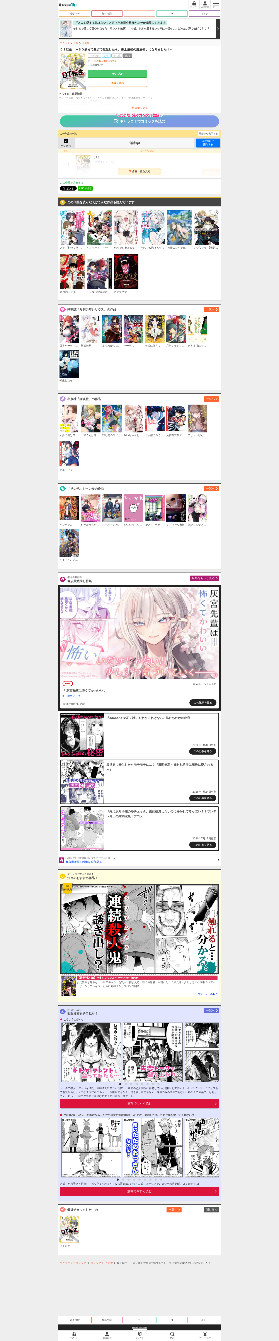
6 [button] (147, 1084)
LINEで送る (85, 188)
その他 (85, 43)
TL (139, 13)
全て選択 (66, 145)
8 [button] (158, 1084)
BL (172, 13)
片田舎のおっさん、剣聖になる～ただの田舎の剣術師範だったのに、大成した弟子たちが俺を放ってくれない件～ (130, 1115)
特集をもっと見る (203, 578)
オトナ (204, 13)
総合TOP (75, 13)
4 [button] (137, 1084)
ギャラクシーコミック (73, 1262)
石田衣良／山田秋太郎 (104, 60)
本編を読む (117, 82)
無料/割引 (107, 13)
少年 (75, 43)
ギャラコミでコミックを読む (142, 121)
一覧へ (210, 309)
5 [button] (142, 1084)
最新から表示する (208, 133)
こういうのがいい (73, 1019)
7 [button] (153, 1084)
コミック (65, 43)
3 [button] (131, 1084)
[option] (90, 1052)
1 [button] (120, 1084)
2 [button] (126, 1084)
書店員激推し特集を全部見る (90, 860)
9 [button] (161, 1180)
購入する (208, 143)
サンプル (117, 73)
